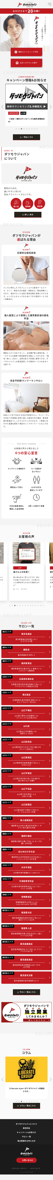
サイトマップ (35, 1168)
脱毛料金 (26, 1128)
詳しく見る (29, 214)
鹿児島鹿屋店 (22, 946)
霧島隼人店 (22, 931)
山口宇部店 (21, 776)
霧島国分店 (21, 915)
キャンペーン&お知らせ (26, 1132)
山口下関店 (20, 713)
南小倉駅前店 (22, 823)
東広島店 (21, 697)
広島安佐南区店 (22, 682)
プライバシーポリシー (20, 1168)
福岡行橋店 (22, 839)
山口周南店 (21, 760)
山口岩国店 (20, 807)
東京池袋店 (20, 636)
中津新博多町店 (22, 884)
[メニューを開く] (49, 5)
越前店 (18, 651)
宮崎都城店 (20, 899)
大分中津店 (21, 869)
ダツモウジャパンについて (26, 1124)
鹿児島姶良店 (21, 962)
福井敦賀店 (22, 666)
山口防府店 (21, 744)
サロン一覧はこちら (28, 992)
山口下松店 (19, 791)
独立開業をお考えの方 (26, 1141)
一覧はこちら (27, 137)
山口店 (19, 729)
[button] (16, 128)
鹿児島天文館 (20, 977)
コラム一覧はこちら (28, 1105)
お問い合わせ (27, 1160)
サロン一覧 (26, 1136)
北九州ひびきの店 (21, 854)
